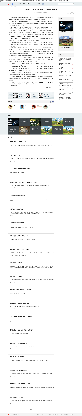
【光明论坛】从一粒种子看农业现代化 (19, 343)
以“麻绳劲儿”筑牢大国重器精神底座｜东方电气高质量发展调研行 (65, 59)
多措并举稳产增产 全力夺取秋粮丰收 (19, 236)
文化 (32, 3)
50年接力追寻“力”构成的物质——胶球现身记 (21, 289)
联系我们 (55, 414)
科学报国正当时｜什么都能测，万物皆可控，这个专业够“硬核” (65, 98)
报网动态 (49, 414)
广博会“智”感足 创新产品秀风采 (18, 141)
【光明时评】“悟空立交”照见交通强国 (19, 249)
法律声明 (60, 414)
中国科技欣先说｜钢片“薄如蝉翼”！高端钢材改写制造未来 (13, 130)
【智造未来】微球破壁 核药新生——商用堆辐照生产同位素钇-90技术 (65, 93)
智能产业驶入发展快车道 (16, 276)
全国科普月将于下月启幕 (16, 262)
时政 (16, 3)
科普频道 (11, 6)
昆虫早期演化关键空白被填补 (17, 222)
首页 (8, 6)
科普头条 (15, 6)
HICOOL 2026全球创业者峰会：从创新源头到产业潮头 (23, 182)
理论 (28, 3)
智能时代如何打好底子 (15, 155)
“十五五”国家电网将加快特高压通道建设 (20, 168)
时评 (24, 3)
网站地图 (71, 414)
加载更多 (31, 409)
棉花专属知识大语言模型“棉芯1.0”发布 (19, 303)
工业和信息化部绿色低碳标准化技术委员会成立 (21, 316)
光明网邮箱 (66, 414)
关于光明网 (44, 414)
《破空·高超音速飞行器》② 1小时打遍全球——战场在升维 (24, 121)
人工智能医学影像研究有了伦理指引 (19, 195)
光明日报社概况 (37, 414)
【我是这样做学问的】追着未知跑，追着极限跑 (21, 330)
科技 (35, 3)
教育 (39, 3)
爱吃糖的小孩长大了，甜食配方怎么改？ (20, 383)
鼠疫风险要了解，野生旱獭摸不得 (18, 370)
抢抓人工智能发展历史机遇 (16, 397)
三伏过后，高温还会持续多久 (17, 357)
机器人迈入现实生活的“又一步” (17, 209)
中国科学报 (39, 12)
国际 (20, 3)
